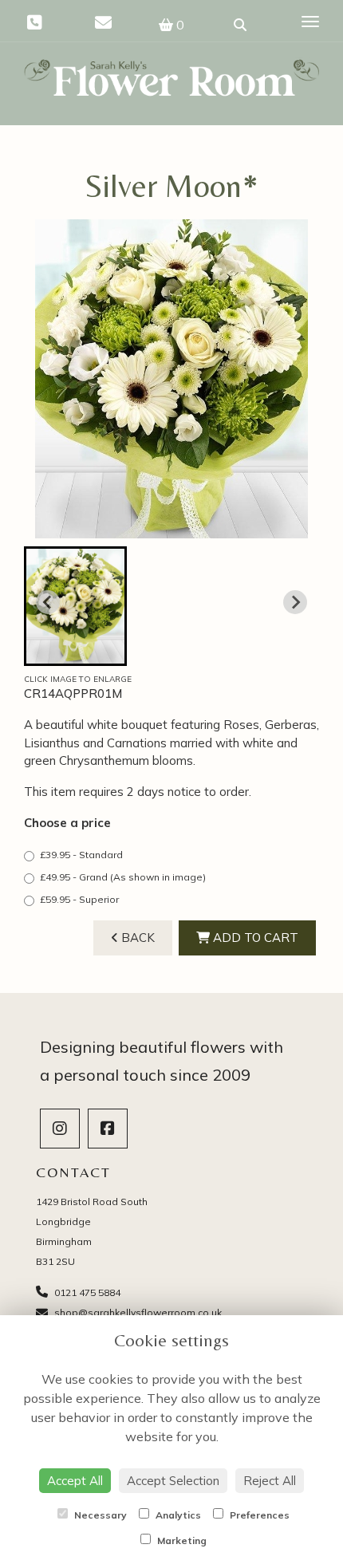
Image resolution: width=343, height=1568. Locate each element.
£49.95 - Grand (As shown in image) (123, 877)
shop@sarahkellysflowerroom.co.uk (137, 1312)
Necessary (99, 1515)
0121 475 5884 (86, 1292)
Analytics (177, 1515)
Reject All (269, 1480)
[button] (75, 606)
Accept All (75, 1480)
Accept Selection (173, 1480)
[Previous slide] (48, 602)
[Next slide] (295, 602)
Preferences (258, 1515)
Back (136, 937)
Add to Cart (254, 937)
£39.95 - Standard (81, 855)
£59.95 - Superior (79, 899)
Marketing (181, 1540)
